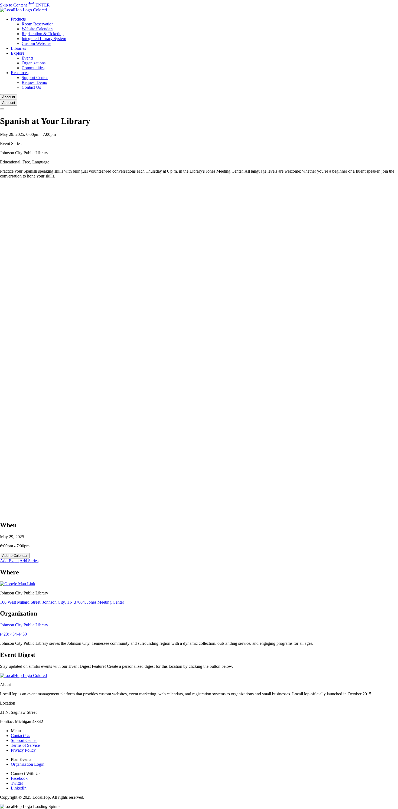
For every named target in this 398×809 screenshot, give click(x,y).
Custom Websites (36, 43)
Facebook (19, 778)
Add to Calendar (14, 556)
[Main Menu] (2, 109)
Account (8, 97)
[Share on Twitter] (162, 513)
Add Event (9, 560)
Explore (17, 53)
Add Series (28, 560)
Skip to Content (25, 5)
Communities (33, 67)
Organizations (33, 63)
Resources (19, 72)
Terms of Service (25, 745)
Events (27, 58)
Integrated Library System (44, 38)
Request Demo (34, 82)
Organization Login (27, 764)
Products (18, 19)
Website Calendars (37, 29)
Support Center (35, 77)
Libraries (18, 48)
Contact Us (31, 87)
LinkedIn (19, 788)
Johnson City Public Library (24, 625)
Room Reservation (38, 24)
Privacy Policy (23, 750)
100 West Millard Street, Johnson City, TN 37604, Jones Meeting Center (62, 602)
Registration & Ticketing (43, 33)
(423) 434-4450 (13, 634)
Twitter (17, 783)
